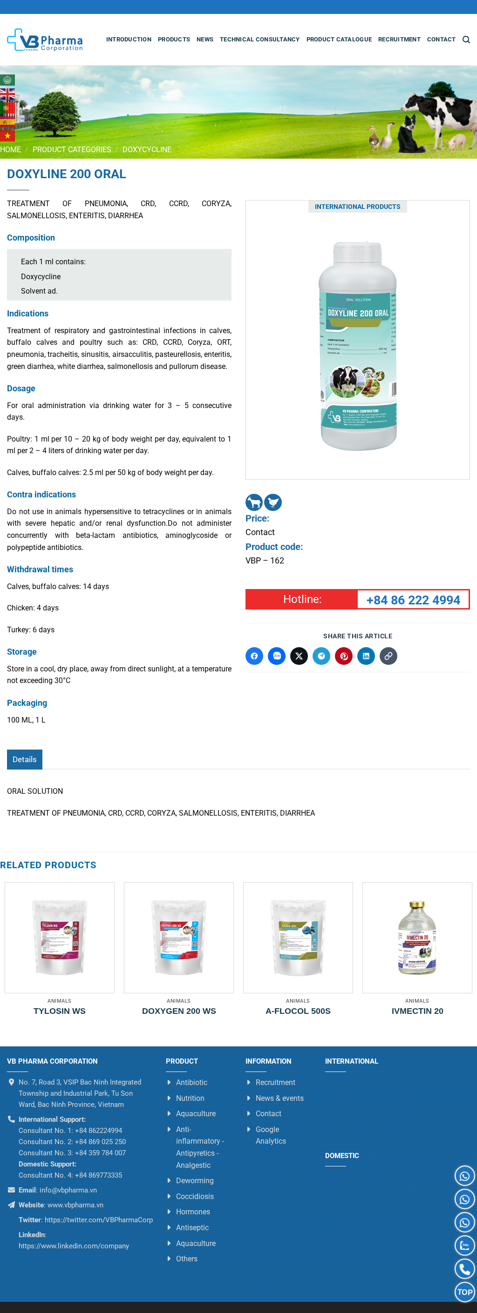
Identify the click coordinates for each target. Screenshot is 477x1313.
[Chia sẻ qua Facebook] (254, 656)
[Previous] (284, 340)
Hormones (193, 1211)
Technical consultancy (260, 39)
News (205, 39)
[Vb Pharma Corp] (44, 40)
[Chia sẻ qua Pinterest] (344, 656)
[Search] (466, 40)
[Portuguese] (8, 108)
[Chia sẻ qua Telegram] (321, 656)
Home (10, 149)
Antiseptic (192, 1227)
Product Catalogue (339, 39)
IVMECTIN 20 (417, 1011)
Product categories (72, 149)
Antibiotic (191, 1082)
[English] (8, 94)
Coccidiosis (195, 1196)
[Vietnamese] (8, 135)
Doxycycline (147, 149)
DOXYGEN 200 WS (179, 1011)
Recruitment (399, 39)
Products (174, 39)
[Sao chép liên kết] (388, 656)
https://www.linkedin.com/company (74, 1246)
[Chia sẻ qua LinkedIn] (366, 656)
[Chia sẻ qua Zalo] (277, 656)
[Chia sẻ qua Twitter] (299, 656)
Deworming (195, 1180)
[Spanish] (8, 121)
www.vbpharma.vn (75, 1205)
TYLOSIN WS (60, 1011)
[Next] (431, 340)
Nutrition (190, 1097)
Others (187, 1258)
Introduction (128, 39)
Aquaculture (196, 1113)
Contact (441, 39)
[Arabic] (8, 80)
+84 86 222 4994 (413, 600)
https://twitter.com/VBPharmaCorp (98, 1220)
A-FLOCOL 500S (298, 1011)
